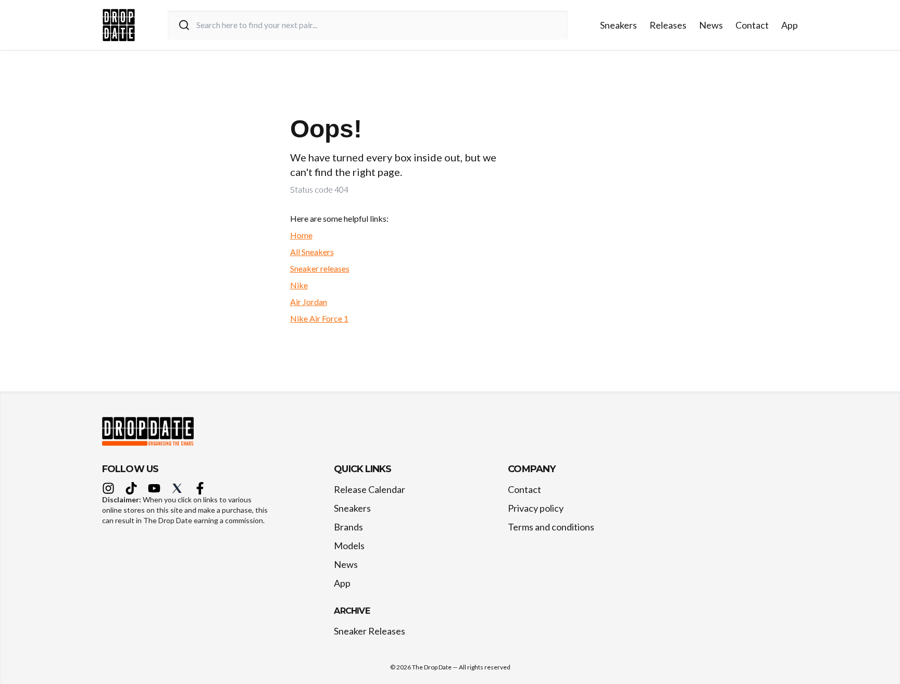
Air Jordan (308, 302)
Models (349, 545)
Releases (667, 25)
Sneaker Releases (369, 631)
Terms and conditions (551, 527)
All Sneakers (312, 252)
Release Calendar (369, 489)
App (789, 25)
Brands (348, 527)
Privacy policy (536, 508)
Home (301, 235)
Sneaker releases (319, 268)
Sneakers (618, 25)
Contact (752, 25)
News (711, 25)
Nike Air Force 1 (319, 318)
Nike (299, 285)
